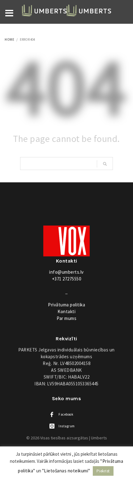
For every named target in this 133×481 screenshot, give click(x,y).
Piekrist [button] (103, 471)
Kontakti (66, 311)
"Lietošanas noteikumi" (66, 471)
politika (66, 305)
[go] (105, 163)
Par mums (66, 318)
